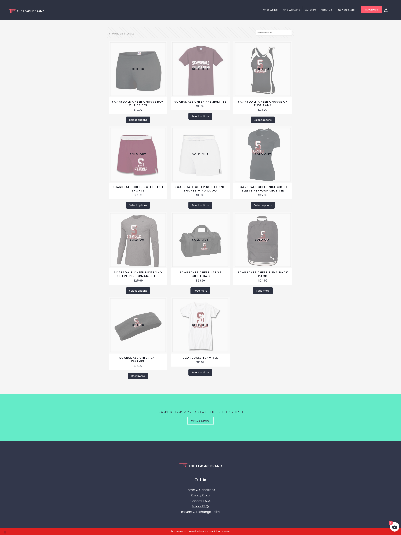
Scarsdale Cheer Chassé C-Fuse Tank (263, 103)
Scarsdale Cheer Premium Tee (200, 102)
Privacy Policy (200, 495)
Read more (200, 291)
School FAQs (200, 506)
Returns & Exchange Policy (200, 512)
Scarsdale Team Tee (200, 358)
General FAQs (200, 501)
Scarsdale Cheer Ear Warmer (138, 359)
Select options (138, 120)
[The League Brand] (26, 11)
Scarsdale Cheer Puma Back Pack (262, 274)
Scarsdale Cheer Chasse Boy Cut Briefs (138, 103)
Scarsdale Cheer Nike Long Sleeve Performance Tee (138, 274)
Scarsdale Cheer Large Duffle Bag (200, 274)
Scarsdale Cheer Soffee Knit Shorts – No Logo (200, 188)
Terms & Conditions (200, 490)
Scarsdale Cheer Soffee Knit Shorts (138, 188)
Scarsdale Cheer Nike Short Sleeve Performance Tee (263, 188)
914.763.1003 (200, 420)
